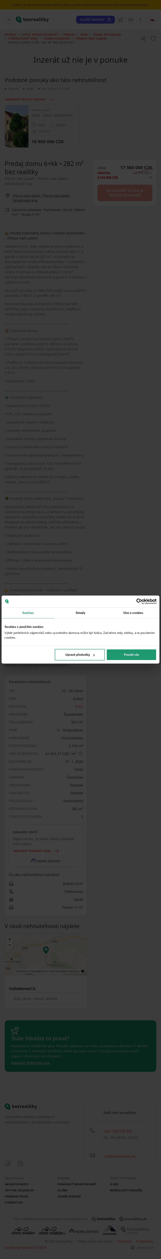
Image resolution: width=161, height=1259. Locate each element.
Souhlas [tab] (28, 612)
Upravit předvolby (77, 654)
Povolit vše (131, 654)
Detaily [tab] (80, 612)
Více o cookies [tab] (133, 612)
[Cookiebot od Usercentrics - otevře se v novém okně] (139, 601)
